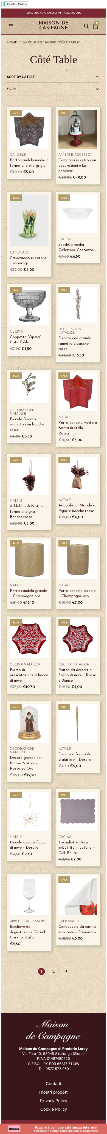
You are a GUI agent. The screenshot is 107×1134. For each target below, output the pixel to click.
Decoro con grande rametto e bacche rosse (74, 343)
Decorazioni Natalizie (70, 331)
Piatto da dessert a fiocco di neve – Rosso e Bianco (77, 675)
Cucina (64, 239)
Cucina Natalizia (25, 664)
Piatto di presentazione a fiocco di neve (29, 675)
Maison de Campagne (54, 26)
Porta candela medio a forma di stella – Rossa (77, 428)
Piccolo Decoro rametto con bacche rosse (27, 424)
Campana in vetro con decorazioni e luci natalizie (77, 165)
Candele (18, 155)
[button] (11, 26)
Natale (64, 417)
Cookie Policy (53, 1109)
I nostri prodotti (54, 1092)
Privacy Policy (53, 1100)
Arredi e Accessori (75, 155)
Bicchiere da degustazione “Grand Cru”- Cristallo (27, 932)
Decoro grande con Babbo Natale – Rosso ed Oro (26, 763)
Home (12, 42)
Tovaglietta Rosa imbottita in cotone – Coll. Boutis (76, 847)
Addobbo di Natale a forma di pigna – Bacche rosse (28, 511)
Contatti (53, 1083)
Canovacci (20, 252)
